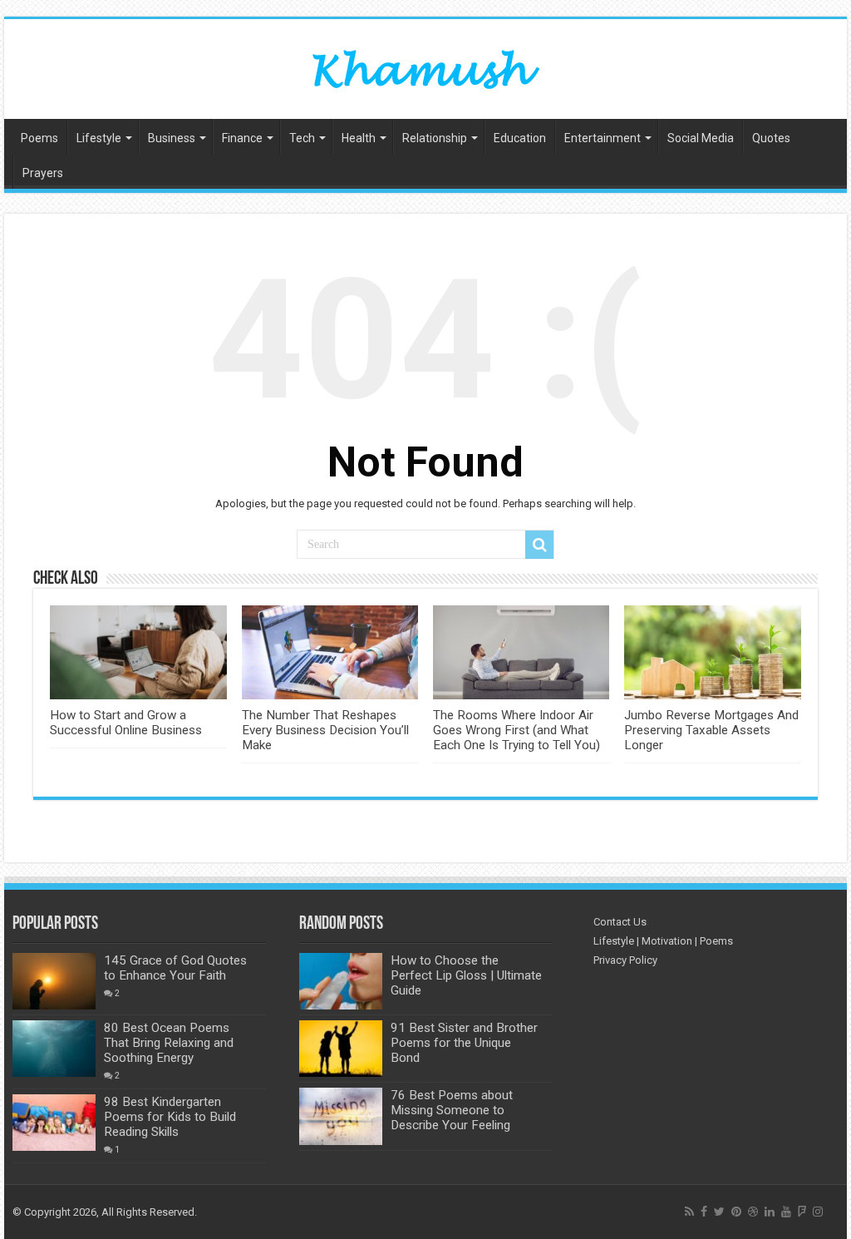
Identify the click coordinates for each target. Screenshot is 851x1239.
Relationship (434, 138)
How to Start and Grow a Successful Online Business (126, 723)
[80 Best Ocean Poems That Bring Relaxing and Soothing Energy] (54, 1048)
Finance (242, 138)
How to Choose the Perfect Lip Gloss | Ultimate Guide (466, 975)
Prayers (42, 173)
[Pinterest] (736, 1212)
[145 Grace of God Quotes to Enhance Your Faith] (54, 981)
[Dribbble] (753, 1212)
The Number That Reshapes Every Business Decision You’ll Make (325, 730)
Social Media (700, 138)
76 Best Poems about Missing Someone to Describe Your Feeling (452, 1110)
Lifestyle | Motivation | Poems (663, 941)
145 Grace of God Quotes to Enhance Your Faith (175, 968)
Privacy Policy (625, 960)
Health (359, 138)
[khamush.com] (425, 66)
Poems (39, 138)
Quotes (771, 138)
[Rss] (689, 1212)
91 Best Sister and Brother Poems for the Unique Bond (464, 1042)
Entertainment (602, 138)
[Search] (539, 545)
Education (520, 138)
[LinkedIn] (769, 1212)
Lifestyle (98, 138)
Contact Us (620, 922)
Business (171, 138)
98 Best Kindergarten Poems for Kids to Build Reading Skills (170, 1116)
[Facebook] (704, 1212)
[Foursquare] (802, 1212)
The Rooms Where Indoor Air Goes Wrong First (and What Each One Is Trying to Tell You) (516, 730)
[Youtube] (786, 1212)
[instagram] (817, 1212)
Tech (302, 138)
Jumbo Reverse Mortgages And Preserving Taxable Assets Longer (711, 730)
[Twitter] (719, 1212)
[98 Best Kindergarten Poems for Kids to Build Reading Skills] (54, 1122)
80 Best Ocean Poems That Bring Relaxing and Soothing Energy (169, 1042)
